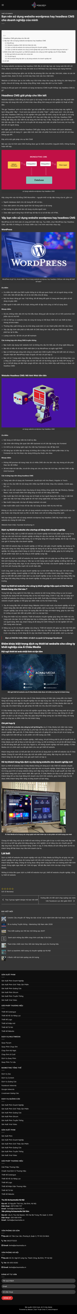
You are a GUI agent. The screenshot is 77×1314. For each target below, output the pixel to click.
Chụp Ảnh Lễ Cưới (8, 1054)
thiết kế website (10, 598)
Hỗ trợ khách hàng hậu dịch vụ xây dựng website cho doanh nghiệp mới (29, 58)
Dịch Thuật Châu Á (40, 1309)
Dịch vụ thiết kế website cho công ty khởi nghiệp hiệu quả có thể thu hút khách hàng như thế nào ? (38, 49)
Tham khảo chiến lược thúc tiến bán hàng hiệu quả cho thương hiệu (33, 944)
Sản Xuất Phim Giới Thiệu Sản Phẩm (15, 985)
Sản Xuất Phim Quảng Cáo (11, 988)
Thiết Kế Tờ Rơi (7, 1027)
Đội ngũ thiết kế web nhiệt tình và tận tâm (20, 54)
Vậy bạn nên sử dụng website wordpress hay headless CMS (25, 41)
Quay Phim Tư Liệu (9, 1062)
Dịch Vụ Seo (6, 1074)
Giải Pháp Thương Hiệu (10, 1167)
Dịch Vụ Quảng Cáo (9, 1082)
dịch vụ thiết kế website (21, 558)
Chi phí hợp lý (12, 56)
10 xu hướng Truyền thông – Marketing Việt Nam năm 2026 (30, 924)
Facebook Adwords (9, 1085)
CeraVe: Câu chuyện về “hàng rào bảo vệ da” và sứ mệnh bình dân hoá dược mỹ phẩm (40, 918)
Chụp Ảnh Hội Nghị (9, 1050)
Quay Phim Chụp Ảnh (10, 1047)
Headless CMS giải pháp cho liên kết (16, 38)
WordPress (10, 43)
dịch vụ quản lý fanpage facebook (46, 638)
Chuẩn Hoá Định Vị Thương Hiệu (14, 1171)
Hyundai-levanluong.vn (25, 525)
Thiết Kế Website (7, 13)
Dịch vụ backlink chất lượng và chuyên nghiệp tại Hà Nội (29, 951)
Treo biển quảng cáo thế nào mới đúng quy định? (26, 931)
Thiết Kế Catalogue (9, 1012)
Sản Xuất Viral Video (9, 1000)
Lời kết (6, 61)
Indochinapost (53, 1309)
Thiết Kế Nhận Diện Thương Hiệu (14, 1186)
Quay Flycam (6, 1043)
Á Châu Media (51, 727)
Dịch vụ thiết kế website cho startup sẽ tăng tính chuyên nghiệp (27, 47)
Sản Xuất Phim (7, 1136)
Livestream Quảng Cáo (10, 1093)
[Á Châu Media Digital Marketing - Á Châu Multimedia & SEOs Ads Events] (38, 5)
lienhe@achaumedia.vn (15, 1209)
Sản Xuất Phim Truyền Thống (12, 996)
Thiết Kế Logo (7, 1020)
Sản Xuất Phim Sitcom (10, 992)
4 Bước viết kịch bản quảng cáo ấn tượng (23, 957)
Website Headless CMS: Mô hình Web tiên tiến (22, 45)
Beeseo (30, 1309)
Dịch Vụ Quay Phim (9, 1058)
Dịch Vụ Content (8, 1078)
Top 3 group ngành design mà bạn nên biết (21, 900)
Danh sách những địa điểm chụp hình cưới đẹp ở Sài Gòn (29, 937)
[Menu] (3, 5)
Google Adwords (8, 1089)
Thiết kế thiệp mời (8, 1023)
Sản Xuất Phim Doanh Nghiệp (13, 981)
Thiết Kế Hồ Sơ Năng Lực (11, 1016)
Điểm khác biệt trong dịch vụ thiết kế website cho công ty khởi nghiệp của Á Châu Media (35, 52)
